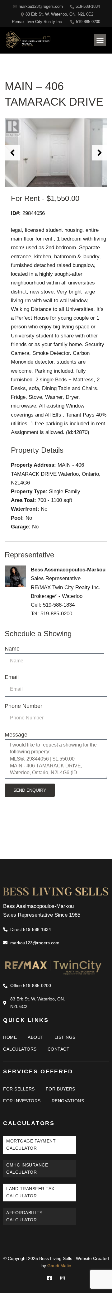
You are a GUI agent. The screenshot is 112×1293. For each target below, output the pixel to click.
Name (12, 649)
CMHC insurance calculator (27, 1168)
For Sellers (19, 1088)
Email (12, 677)
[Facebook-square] (49, 1278)
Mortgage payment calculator (31, 1144)
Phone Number (23, 706)
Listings (65, 1037)
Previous (12, 152)
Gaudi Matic (59, 1265)
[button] (100, 40)
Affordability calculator (24, 1216)
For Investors (22, 1100)
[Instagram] (63, 1278)
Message (16, 735)
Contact (59, 1049)
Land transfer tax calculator (30, 1192)
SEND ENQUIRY (29, 790)
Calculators (20, 1049)
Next (99, 152)
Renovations (68, 1100)
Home (10, 1037)
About (36, 1037)
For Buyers (60, 1088)
